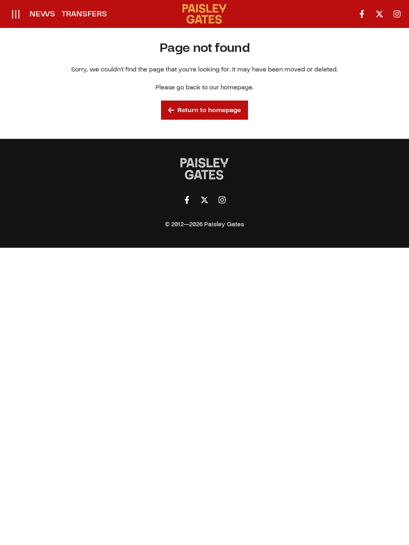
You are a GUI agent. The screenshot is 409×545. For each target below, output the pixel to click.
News (42, 14)
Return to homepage (209, 110)
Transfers (84, 14)
